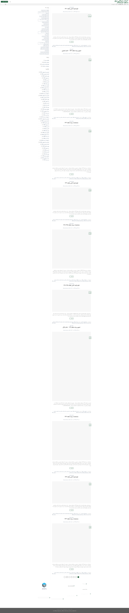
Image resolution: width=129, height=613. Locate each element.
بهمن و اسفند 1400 (46, 122)
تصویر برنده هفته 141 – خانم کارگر (71, 327)
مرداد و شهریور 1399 (45, 157)
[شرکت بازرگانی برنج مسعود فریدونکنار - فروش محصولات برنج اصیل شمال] (120, 1)
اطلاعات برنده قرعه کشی (74, 177)
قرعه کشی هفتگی (74, 46)
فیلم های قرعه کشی (71, 7)
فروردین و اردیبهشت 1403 (44, 72)
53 (67, 577)
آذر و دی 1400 (46, 126)
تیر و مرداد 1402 (46, 89)
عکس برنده (60, 117)
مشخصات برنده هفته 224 (71, 417)
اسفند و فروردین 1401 (45, 97)
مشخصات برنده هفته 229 (71, 123)
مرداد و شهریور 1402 (45, 87)
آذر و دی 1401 (46, 103)
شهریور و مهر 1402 (45, 85)
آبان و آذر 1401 (46, 105)
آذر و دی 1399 (46, 150)
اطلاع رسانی (47, 60)
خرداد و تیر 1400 (46, 138)
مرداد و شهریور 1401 (45, 111)
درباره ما (116, 4)
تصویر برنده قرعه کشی (65, 117)
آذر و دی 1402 (46, 79)
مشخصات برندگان (71, 121)
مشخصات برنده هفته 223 (71, 519)
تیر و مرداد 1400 (46, 136)
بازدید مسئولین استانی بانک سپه (44, 16)
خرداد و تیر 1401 (46, 115)
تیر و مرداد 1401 (46, 113)
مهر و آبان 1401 (46, 107)
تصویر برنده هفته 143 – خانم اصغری (71, 51)
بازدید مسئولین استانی (45, 14)
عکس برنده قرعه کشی (63, 177)
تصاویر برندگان (71, 49)
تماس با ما (113, 4)
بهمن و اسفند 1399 (46, 146)
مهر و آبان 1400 (46, 130)
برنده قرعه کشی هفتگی (76, 117)
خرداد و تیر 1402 (46, 91)
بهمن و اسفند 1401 (46, 99)
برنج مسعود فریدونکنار (45, 22)
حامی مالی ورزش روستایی (45, 30)
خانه (127, 4)
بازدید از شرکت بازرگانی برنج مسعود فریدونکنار (43, 12)
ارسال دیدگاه (54, 46)
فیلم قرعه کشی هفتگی (59, 45)
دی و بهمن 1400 (46, 124)
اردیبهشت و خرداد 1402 (45, 93)
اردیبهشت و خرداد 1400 (45, 140)
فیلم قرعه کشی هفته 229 (71, 183)
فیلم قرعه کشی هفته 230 (71, 9)
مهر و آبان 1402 (46, 83)
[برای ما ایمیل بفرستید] (2, 4)
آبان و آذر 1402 (46, 81)
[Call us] (1, 4)
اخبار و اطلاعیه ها (120, 4)
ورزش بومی (47, 50)
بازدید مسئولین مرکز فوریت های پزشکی (44, 20)
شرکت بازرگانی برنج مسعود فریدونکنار (67, 11)
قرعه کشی (54, 45)
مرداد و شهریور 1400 (45, 134)
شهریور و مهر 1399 (45, 155)
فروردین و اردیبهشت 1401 (44, 118)
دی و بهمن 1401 (46, 101)
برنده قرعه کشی (68, 177)
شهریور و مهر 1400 (45, 132)
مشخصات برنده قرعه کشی (73, 178)
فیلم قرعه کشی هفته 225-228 (71, 285)
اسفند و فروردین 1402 (45, 74)
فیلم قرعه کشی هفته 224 (71, 477)
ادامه (71, 41)
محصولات (125, 4)
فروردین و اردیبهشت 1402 (44, 95)
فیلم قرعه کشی (65, 45)
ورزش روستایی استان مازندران (44, 53)
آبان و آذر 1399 (46, 152)
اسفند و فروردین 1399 (45, 144)
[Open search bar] (5, 4)
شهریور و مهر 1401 (45, 109)
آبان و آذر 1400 (46, 128)
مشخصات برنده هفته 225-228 (71, 225)
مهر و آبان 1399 (46, 154)
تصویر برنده (70, 117)
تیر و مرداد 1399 (46, 159)
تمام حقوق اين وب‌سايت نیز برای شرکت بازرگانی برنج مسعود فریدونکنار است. (64, 610)
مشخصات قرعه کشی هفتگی (80, 118)
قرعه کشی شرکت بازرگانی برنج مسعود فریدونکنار (84, 46)
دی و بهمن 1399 (46, 148)
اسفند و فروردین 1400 (45, 120)
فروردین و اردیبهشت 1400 (44, 142)
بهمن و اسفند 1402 (46, 76)
